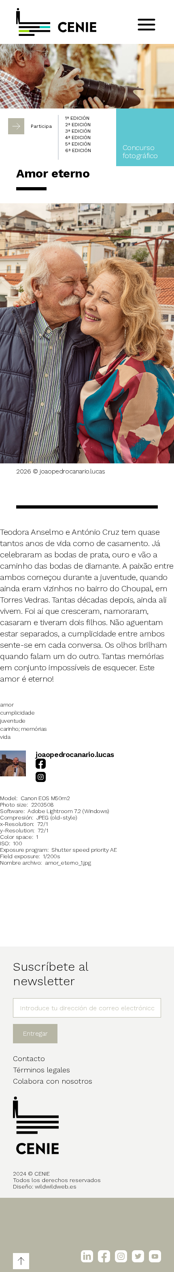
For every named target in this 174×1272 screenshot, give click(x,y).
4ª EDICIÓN (78, 137)
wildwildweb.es (55, 1186)
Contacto (29, 1058)
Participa (41, 126)
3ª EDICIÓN (78, 131)
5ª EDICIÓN (78, 144)
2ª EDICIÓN (78, 124)
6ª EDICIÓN (78, 150)
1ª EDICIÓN (77, 118)
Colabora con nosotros (52, 1081)
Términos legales (41, 1070)
